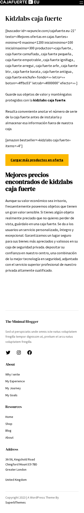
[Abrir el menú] (81, 2)
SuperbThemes (15, 502)
